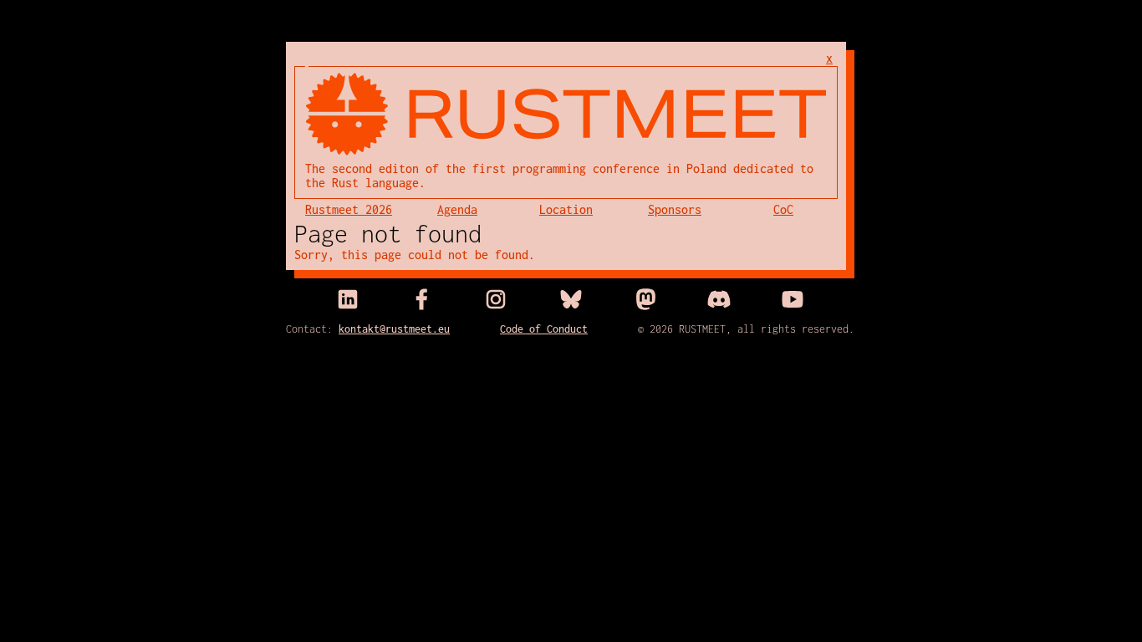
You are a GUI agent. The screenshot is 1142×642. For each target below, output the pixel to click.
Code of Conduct (544, 329)
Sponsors (674, 209)
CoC (783, 209)
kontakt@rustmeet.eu (394, 329)
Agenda (457, 209)
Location (566, 209)
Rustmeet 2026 (348, 209)
